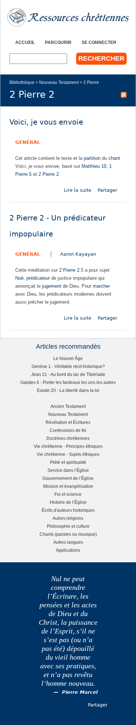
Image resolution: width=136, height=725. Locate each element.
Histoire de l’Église (68, 502)
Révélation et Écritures (68, 422)
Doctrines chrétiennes (68, 438)
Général (27, 142)
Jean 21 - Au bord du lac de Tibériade (68, 374)
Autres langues (68, 542)
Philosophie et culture (68, 526)
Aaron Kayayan (78, 254)
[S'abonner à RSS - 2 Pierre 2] (124, 94)
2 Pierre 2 (48, 174)
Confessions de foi (68, 430)
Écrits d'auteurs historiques (68, 510)
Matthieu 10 (94, 166)
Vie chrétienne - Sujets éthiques (68, 454)
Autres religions (68, 518)
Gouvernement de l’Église (68, 478)
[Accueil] (68, 17)
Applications (68, 550)
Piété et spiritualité (68, 462)
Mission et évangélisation (68, 486)
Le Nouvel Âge (68, 358)
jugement (51, 286)
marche (100, 286)
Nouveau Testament (59, 82)
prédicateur (38, 278)
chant (114, 158)
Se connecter (99, 42)
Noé (19, 278)
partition (92, 158)
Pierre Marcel (80, 692)
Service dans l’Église (68, 470)
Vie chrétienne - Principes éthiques (68, 446)
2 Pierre (91, 82)
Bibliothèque (21, 82)
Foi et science (68, 494)
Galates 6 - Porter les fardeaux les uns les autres (68, 382)
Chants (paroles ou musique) (68, 534)
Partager (107, 190)
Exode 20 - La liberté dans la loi (68, 390)
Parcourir (58, 42)
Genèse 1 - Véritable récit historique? (68, 366)
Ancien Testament (68, 406)
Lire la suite (77, 190)
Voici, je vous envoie (46, 122)
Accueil (25, 42)
